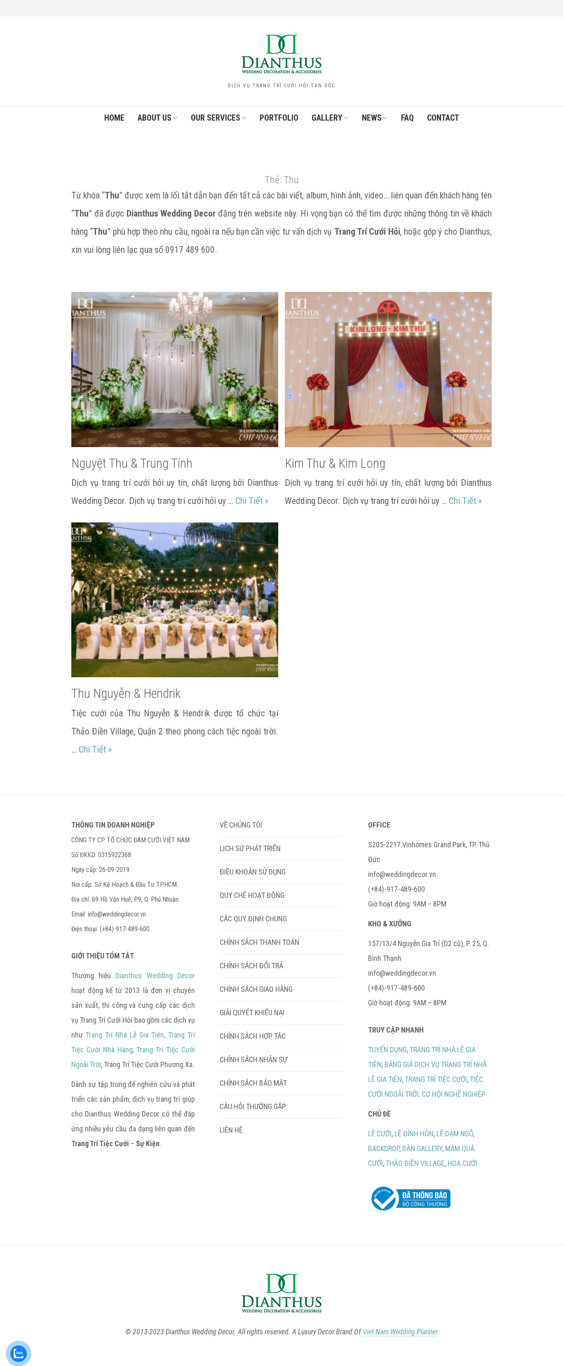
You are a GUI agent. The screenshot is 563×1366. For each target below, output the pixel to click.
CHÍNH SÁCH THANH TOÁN (259, 942)
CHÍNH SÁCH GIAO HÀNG (256, 989)
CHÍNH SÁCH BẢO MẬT (253, 1083)
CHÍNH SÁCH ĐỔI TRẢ (251, 965)
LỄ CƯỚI (380, 1133)
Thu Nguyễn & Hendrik (126, 693)
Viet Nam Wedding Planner (400, 1331)
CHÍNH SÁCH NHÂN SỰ (253, 1059)
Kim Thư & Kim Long (335, 463)
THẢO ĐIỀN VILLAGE (415, 1163)
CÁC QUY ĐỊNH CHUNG (253, 918)
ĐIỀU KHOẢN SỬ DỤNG (253, 871)
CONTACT (443, 118)
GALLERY (327, 118)
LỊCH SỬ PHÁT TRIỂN (250, 848)
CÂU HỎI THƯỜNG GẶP (253, 1106)
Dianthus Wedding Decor (155, 975)
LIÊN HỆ (231, 1130)
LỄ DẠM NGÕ (454, 1133)
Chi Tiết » (251, 501)
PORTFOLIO (279, 118)
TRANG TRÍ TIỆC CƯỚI (436, 1079)
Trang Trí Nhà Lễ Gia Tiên (125, 1034)
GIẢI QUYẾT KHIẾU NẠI (252, 1012)
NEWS (372, 118)
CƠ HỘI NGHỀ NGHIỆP (454, 1094)
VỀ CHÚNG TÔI (241, 825)
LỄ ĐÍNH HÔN (414, 1133)
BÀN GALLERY (422, 1148)
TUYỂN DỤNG (387, 1049)
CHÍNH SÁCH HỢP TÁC (253, 1036)
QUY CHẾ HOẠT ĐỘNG (252, 895)
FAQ (407, 118)
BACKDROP (383, 1148)
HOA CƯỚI (462, 1163)
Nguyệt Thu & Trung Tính (131, 463)
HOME (114, 118)
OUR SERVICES (215, 118)
